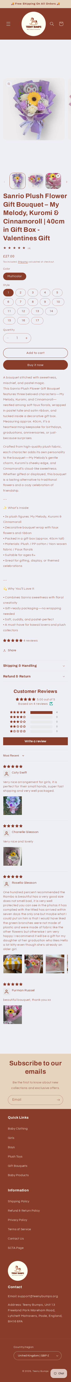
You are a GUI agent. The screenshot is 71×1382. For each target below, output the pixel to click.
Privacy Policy (17, 1220)
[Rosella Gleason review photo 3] (55, 963)
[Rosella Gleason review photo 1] (12, 963)
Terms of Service (19, 1229)
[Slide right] (66, 182)
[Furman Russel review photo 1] (12, 1014)
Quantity (9, 330)
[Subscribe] (58, 1100)
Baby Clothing (18, 1128)
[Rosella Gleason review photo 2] (33, 963)
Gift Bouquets (17, 1165)
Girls (11, 1138)
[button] (8, 23)
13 (37, 311)
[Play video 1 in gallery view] (53, 181)
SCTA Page (16, 1247)
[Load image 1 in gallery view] (17, 181)
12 (23, 311)
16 (23, 320)
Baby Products (18, 1175)
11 (9, 311)
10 (58, 301)
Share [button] (12, 650)
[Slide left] (4, 182)
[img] (13, 766)
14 (51, 311)
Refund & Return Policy (24, 1210)
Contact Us (16, 1238)
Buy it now (35, 365)
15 (9, 320)
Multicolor (14, 276)
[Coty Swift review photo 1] (12, 805)
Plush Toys (15, 1156)
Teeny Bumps (41, 1371)
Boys (11, 1147)
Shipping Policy (18, 1201)
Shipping (23, 262)
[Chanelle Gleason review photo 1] (12, 856)
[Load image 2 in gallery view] (35, 181)
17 (37, 320)
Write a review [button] (35, 741)
